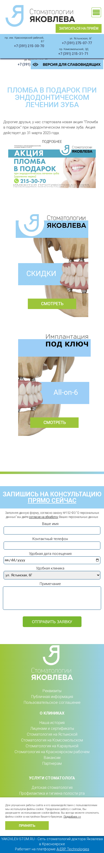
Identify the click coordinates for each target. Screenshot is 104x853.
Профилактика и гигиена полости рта (52, 793)
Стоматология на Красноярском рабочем (52, 752)
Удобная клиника (50, 568)
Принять (27, 825)
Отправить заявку (52, 622)
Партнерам (52, 763)
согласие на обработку (43, 517)
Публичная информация (52, 696)
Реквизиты (52, 691)
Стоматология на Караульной (52, 746)
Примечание (50, 584)
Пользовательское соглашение (52, 702)
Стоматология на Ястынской (52, 734)
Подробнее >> (72, 816)
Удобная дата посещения (50, 553)
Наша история (52, 722)
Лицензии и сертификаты (52, 728)
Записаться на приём (78, 28)
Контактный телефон (50, 539)
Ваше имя (50, 524)
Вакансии (52, 757)
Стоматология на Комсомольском (52, 740)
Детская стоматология (52, 787)
